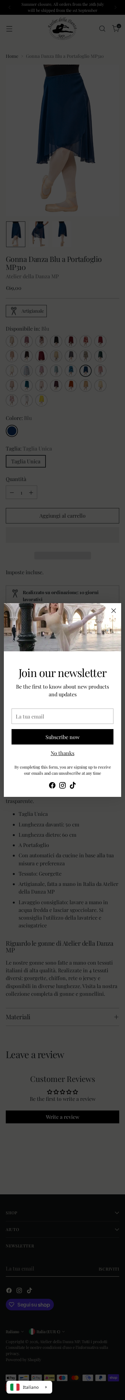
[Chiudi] (114, 611)
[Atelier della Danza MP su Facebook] (52, 786)
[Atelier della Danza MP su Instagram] (62, 786)
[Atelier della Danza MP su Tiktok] (73, 786)
